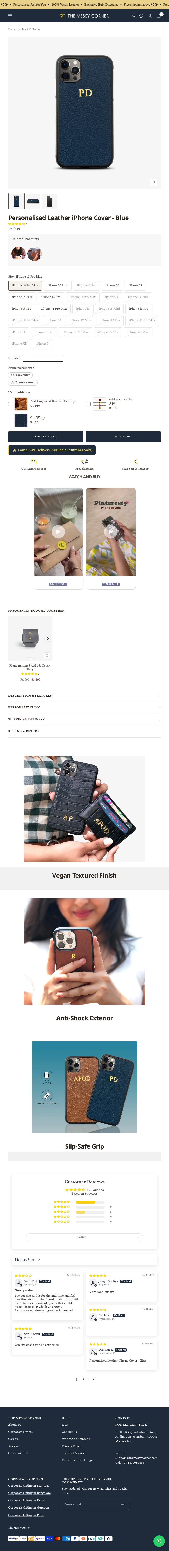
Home (11, 29)
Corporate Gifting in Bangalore (29, 1493)
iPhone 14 (112, 297)
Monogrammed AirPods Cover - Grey (30, 667)
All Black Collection (29, 29)
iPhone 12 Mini (80, 320)
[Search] (134, 16)
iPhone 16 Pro (86, 285)
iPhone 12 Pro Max (142, 320)
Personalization (24, 707)
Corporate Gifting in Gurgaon (28, 1507)
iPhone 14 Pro (21, 308)
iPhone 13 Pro (138, 308)
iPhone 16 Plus (58, 285)
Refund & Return (24, 731)
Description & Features (30, 695)
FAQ (65, 1424)
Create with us (18, 1453)
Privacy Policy (71, 1446)
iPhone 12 (54, 320)
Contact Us (69, 1432)
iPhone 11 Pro (44, 332)
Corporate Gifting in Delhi (26, 1500)
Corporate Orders (20, 1432)
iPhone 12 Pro (110, 320)
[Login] (150, 16)
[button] (17, 224)
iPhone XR (19, 343)
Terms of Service (73, 1453)
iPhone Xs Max (138, 332)
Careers (13, 1439)
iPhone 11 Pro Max (75, 332)
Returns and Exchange (77, 1460)
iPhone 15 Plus (22, 297)
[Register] (123, 1504)
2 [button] (83, 1379)
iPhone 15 (135, 285)
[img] (23, 1275)
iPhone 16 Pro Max (25, 285)
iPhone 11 (18, 332)
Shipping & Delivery (26, 719)
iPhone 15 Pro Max (83, 297)
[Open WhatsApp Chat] (159, 1541)
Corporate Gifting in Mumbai (28, 1486)
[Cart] (159, 16)
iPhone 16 (112, 285)
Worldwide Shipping (76, 1439)
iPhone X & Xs (108, 332)
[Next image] (48, 638)
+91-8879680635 (133, 1462)
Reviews (13, 1446)
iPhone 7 (42, 343)
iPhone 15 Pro (50, 297)
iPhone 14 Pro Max (54, 308)
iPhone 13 (83, 308)
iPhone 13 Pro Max (25, 320)
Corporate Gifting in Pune (26, 1515)
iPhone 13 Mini (109, 308)
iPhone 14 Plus (138, 297)
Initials (14, 358)
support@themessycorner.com (136, 1458)
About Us (14, 1424)
